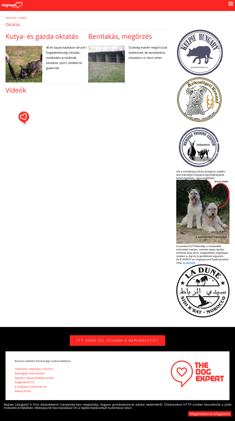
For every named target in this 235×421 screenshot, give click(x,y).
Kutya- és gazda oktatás (42, 36)
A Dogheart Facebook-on (30, 386)
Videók (16, 90)
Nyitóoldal (11, 17)
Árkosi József (23, 391)
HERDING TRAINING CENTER (34, 369)
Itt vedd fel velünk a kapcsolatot (117, 340)
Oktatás (23, 17)
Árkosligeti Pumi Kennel (29, 373)
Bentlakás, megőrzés (120, 36)
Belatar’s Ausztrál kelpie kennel (34, 378)
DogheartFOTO (25, 382)
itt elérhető (188, 262)
